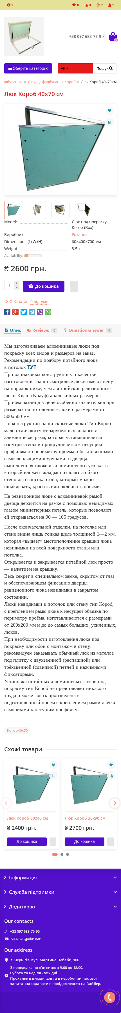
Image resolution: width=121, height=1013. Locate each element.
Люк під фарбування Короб (52, 81)
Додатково (22, 906)
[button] (55, 854)
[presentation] (6, 803)
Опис (15, 330)
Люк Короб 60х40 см (27, 818)
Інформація (23, 877)
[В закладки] (110, 111)
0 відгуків (39, 301)
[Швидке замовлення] (74, 286)
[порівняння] (110, 122)
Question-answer (89, 330)
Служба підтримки (32, 892)
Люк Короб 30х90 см (85, 818)
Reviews (43, 330)
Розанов (80, 234)
